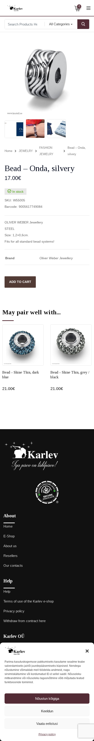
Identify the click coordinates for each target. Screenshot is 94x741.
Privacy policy (47, 734)
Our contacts (13, 565)
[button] (87, 650)
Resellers (10, 556)
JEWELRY (26, 151)
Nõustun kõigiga (47, 698)
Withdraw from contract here (24, 621)
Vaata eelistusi (47, 724)
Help (6, 591)
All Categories (59, 24)
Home (8, 151)
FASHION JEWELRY (46, 151)
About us (10, 546)
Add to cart (20, 282)
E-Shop (9, 536)
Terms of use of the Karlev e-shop (28, 601)
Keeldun (47, 711)
